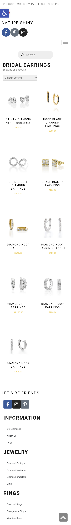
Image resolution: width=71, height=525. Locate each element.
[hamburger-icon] (65, 42)
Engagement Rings (16, 511)
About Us (11, 436)
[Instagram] (23, 32)
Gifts (9, 484)
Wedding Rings (14, 518)
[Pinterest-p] (14, 32)
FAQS (9, 442)
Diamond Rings (14, 504)
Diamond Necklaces (17, 470)
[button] (4, 13)
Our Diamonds (14, 429)
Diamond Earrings (16, 463)
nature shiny (17, 22)
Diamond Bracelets (16, 477)
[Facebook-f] (6, 32)
